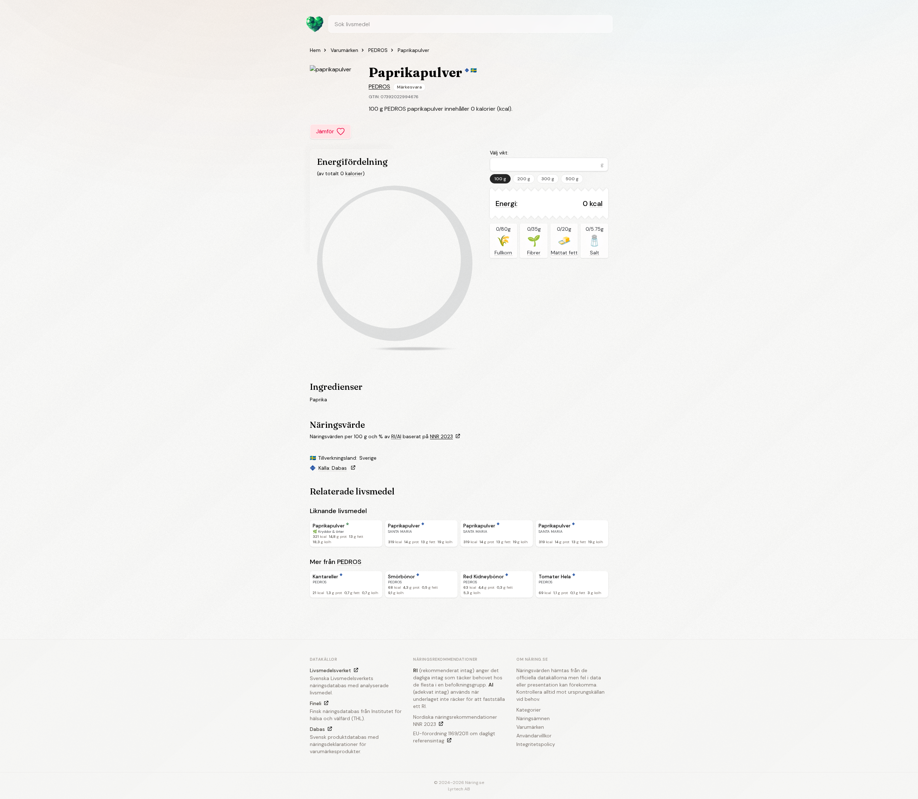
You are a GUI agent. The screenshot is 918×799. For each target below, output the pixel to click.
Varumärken (344, 50)
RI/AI (396, 436)
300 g (547, 179)
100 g (500, 179)
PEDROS (378, 50)
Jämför (325, 131)
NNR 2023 (441, 436)
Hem (315, 50)
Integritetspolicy (535, 744)
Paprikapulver (413, 50)
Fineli (315, 703)
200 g (523, 179)
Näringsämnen (533, 718)
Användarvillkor (534, 735)
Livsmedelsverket (330, 670)
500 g (572, 179)
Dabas (317, 729)
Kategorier (528, 710)
